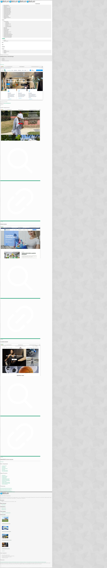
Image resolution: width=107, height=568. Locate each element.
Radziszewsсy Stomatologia (5, 60)
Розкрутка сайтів (4, 481)
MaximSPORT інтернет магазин (6, 459)
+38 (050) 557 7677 (3, 509)
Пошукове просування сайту (5, 479)
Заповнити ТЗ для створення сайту (5, 512)
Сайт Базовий (4, 467)
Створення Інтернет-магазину (6, 478)
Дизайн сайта (3, 475)
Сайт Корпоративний (4, 468)
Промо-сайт (3, 469)
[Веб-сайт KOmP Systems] (18, 2)
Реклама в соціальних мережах (6, 482)
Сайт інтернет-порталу (5, 470)
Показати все (2, 64)
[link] (8, 54)
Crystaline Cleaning (4, 341)
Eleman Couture (3, 224)
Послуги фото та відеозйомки (6, 480)
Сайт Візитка (3, 466)
